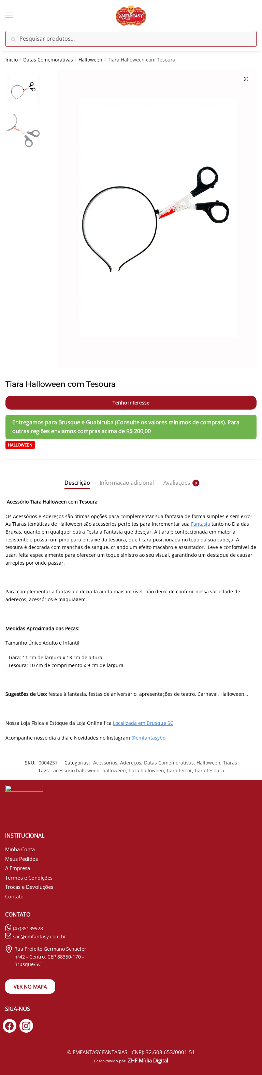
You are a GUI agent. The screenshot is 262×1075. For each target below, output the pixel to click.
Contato (14, 896)
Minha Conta (20, 849)
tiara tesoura (209, 770)
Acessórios (105, 762)
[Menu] (15, 15)
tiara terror (179, 770)
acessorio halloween (76, 770)
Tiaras (230, 762)
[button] (246, 78)
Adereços (130, 762)
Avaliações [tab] (176, 482)
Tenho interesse (131, 402)
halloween (114, 770)
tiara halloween (146, 770)
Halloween (90, 59)
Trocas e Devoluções (29, 886)
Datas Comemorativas (48, 59)
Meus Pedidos (21, 858)
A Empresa (17, 868)
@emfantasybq (148, 737)
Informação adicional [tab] (127, 482)
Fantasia (200, 524)
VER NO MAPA (30, 986)
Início (11, 59)
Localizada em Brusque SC (143, 723)
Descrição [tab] (77, 482)
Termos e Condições (29, 877)
